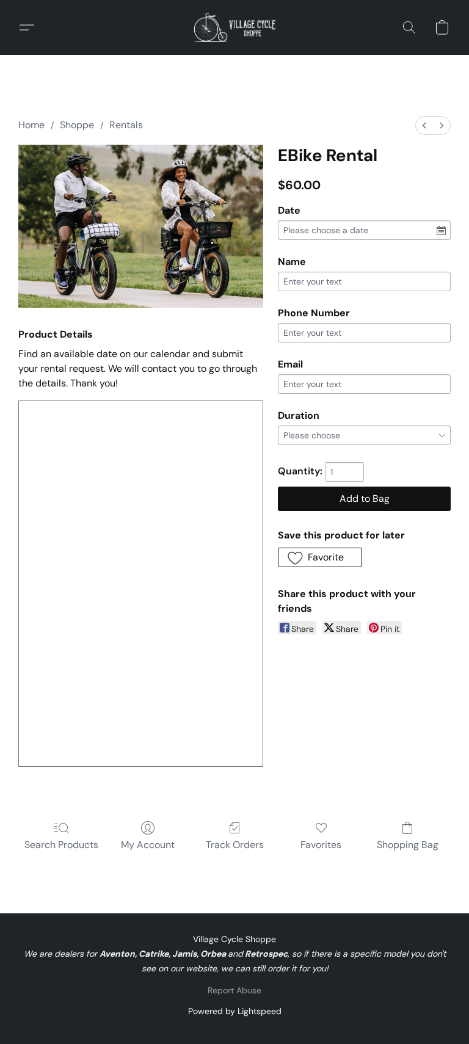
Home (31, 124)
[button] (235, 27)
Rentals (126, 124)
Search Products (61, 844)
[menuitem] (424, 125)
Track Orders (235, 844)
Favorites (320, 844)
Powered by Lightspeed (235, 1011)
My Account (148, 844)
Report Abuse (234, 990)
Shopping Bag (407, 844)
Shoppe (77, 124)
